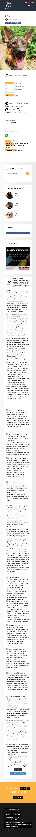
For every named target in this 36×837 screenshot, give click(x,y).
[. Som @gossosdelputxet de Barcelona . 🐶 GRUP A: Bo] (18, 659)
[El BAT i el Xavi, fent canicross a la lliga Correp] (18, 301)
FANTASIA (23, 143)
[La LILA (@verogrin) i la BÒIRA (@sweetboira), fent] (18, 683)
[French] (31, 2)
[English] (28, 2)
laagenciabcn (14, 820)
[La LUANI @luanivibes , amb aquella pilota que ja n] (18, 564)
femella (8, 145)
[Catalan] (26, 2)
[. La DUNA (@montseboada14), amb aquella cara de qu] (18, 349)
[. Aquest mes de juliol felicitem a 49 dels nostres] (18, 755)
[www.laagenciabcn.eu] (18, 270)
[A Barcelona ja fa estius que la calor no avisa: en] (18, 731)
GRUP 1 (14, 145)
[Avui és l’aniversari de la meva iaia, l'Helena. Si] (18, 397)
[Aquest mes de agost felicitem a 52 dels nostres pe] (18, 373)
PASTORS (8, 147)
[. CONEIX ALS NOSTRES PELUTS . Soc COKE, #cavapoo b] (18, 707)
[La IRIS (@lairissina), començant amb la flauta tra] (18, 516)
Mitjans (21, 150)
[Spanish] (33, 2)
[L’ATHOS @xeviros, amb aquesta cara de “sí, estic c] (18, 468)
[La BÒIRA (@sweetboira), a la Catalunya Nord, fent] (18, 588)
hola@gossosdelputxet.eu (13, 812)
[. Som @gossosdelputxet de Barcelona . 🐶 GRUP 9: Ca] (18, 492)
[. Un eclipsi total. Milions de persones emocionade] (18, 420)
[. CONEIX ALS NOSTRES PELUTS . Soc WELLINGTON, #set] (18, 611)
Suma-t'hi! (18, 797)
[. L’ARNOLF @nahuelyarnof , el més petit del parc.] (18, 325)
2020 (17, 143)
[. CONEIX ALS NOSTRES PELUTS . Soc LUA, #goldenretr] (18, 444)
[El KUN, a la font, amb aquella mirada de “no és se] (18, 635)
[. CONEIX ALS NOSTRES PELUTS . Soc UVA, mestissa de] (18, 540)
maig (20, 145)
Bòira (17, 817)
